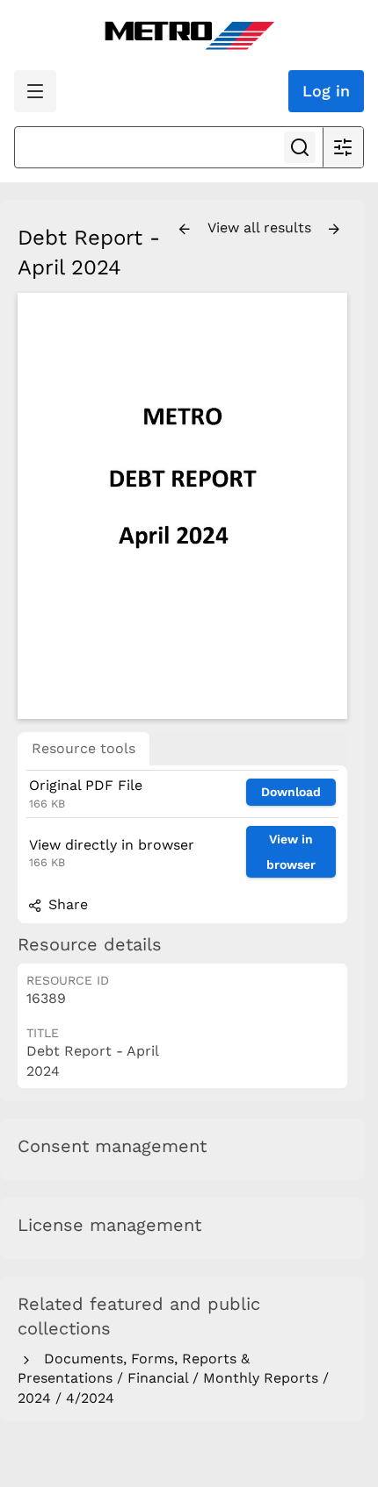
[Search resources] (300, 147)
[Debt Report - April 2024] (182, 505)
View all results (261, 227)
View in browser (291, 852)
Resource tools (83, 748)
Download (291, 792)
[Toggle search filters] (343, 147)
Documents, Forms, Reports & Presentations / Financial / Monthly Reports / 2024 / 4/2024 (173, 1378)
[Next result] (334, 230)
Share (66, 904)
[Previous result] (184, 230)
